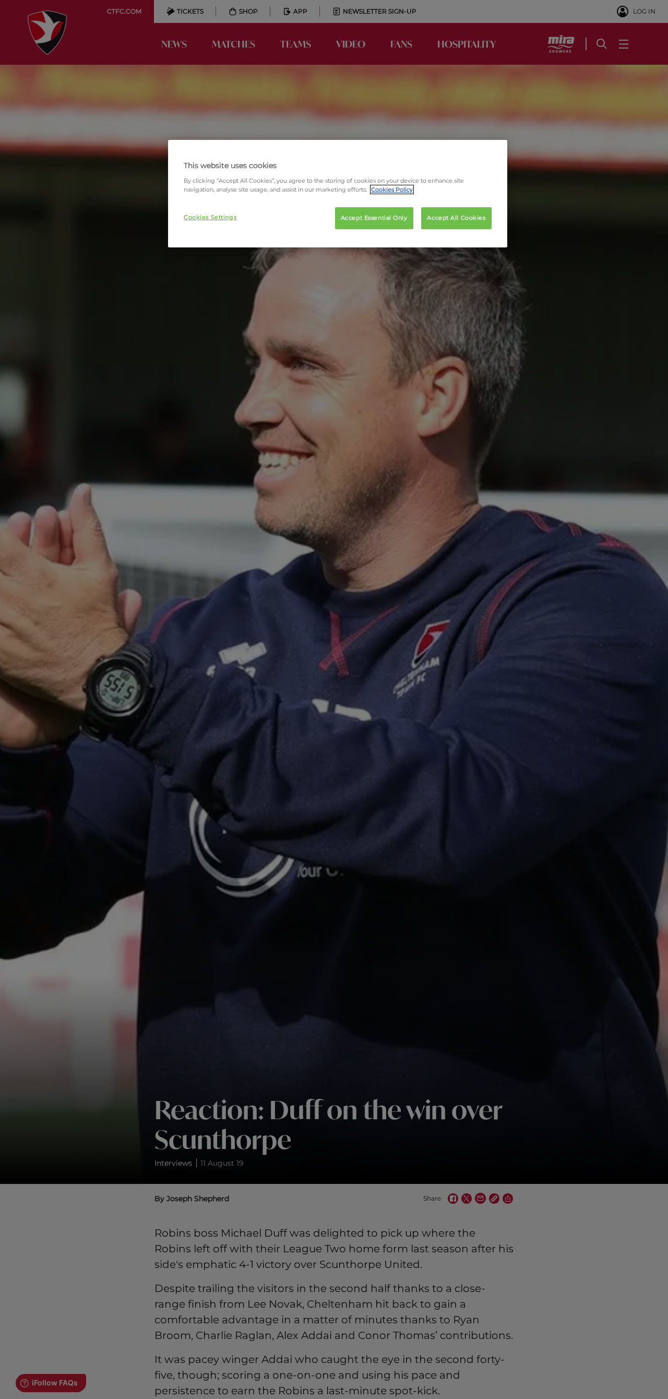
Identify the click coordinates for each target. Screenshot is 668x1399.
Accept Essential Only (374, 217)
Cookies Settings (210, 217)
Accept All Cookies (456, 217)
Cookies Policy (392, 189)
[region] (337, 193)
